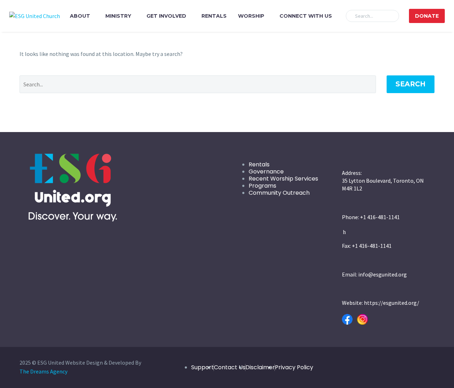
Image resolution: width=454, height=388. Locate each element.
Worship (251, 16)
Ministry (118, 16)
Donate (427, 16)
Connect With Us (305, 16)
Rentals (214, 16)
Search (410, 84)
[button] (390, 16)
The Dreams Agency (43, 371)
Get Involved (166, 16)
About (80, 16)
